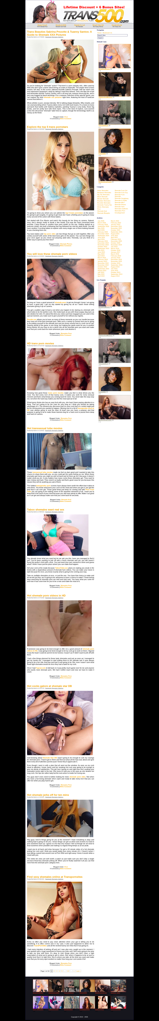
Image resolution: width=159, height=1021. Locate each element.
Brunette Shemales (103, 203)
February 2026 (103, 224)
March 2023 (102, 257)
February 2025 (103, 232)
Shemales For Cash (79, 25)
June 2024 (101, 237)
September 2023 (103, 248)
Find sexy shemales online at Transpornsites (54, 876)
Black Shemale (102, 197)
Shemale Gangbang (121, 198)
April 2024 (101, 239)
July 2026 (101, 221)
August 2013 (115, 276)
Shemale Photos (66, 244)
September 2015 (116, 265)
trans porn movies (56, 393)
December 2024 (103, 234)
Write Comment (65, 118)
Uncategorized (120, 213)
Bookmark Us (107, 33)
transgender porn (43, 486)
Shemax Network (42, 25)
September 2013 (116, 274)
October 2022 (102, 267)
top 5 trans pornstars (74, 213)
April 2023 (101, 256)
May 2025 (101, 228)
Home (99, 33)
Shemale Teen (119, 206)
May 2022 (101, 274)
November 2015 (116, 261)
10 (68, 971)
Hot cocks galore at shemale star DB (49, 686)
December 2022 (103, 263)
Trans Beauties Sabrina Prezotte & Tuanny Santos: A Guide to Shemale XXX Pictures (59, 33)
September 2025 (103, 226)
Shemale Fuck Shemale (119, 195)
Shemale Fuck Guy (121, 192)
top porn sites (49, 234)
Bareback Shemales (104, 192)
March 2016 (115, 254)
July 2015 (114, 269)
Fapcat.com (41, 668)
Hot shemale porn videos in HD (46, 595)
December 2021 (116, 226)
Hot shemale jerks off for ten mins (48, 794)
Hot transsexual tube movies (44, 428)
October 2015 (115, 263)
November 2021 (116, 228)
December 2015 (116, 259)
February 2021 (116, 239)
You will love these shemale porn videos (52, 253)
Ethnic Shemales (103, 207)
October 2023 (102, 246)
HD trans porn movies (40, 343)
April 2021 (114, 237)
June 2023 (101, 252)
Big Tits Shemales (103, 194)
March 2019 (115, 248)
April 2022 (101, 276)
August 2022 (102, 270)
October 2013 (115, 272)
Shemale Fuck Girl (121, 190)
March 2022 (115, 221)
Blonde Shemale (103, 199)
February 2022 (116, 223)
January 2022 (115, 224)
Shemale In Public (121, 200)
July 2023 (101, 250)
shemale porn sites (77, 777)
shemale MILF (120, 202)
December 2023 (103, 243)
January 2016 (115, 257)
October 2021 (115, 230)
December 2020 (116, 241)
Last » (78, 971)
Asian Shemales (102, 190)
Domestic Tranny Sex (104, 205)
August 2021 (115, 234)
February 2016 (116, 256)
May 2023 (101, 254)
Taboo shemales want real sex (45, 509)
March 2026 (102, 223)
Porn (66, 117)
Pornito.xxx (31, 319)
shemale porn (60, 302)
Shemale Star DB (50, 758)
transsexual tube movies (42, 472)
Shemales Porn (66, 333)
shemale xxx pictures (53, 97)
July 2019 (114, 246)
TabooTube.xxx (61, 568)
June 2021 (114, 235)
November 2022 (103, 265)
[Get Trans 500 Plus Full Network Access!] (79, 22)
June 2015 (114, 270)
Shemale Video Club (98, 25)
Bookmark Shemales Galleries (54, 37)
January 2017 (115, 252)
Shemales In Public (61, 25)
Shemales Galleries (121, 209)
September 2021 (116, 232)
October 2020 (115, 243)
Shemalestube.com (117, 25)
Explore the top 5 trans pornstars (47, 126)
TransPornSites (40, 946)
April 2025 (101, 230)
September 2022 (103, 269)
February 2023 (103, 259)
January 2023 (102, 261)
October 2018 (115, 250)
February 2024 (103, 241)
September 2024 (103, 235)
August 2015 (115, 267)
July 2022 (101, 272)
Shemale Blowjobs (103, 213)
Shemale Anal (66, 499)
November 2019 (116, 245)
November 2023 (103, 245)
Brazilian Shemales (103, 201)
